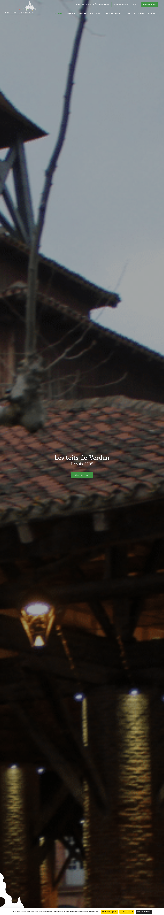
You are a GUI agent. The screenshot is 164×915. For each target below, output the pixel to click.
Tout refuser (127, 911)
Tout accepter (109, 911)
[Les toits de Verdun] (20, 7)
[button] (125, 4)
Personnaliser (144, 911)
